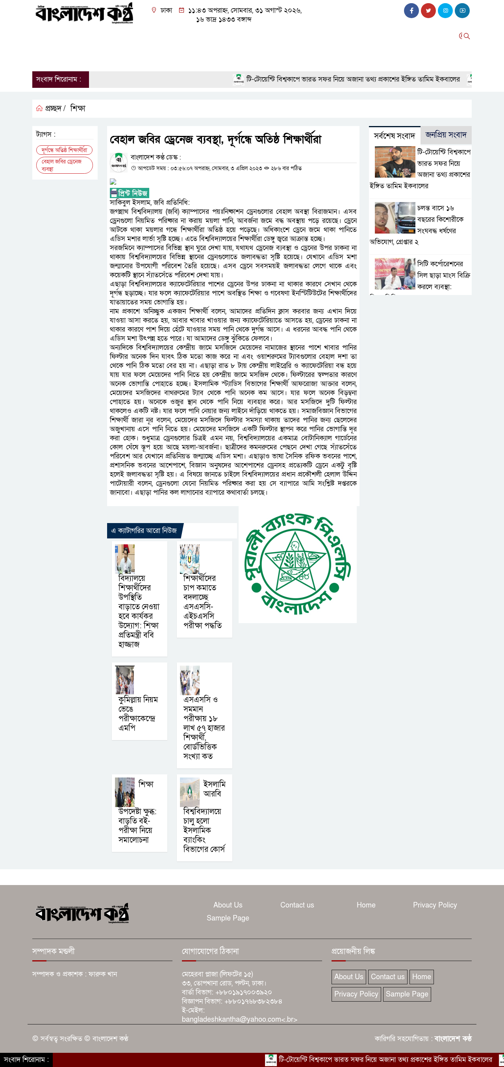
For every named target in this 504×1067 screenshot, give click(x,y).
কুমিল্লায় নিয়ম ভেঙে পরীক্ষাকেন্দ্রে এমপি (138, 714)
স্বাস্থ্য (343, 36)
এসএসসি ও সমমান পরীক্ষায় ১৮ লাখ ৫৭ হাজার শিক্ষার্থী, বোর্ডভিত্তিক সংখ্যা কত (204, 728)
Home (366, 905)
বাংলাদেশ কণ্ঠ (453, 1038)
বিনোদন (317, 36)
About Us (228, 905)
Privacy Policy (435, 905)
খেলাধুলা (268, 36)
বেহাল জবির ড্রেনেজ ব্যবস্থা (62, 165)
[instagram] (445, 10)
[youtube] (462, 10)
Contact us (297, 905)
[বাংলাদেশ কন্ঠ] (83, 12)
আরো (43, 56)
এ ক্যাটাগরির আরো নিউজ (144, 530)
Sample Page (228, 918)
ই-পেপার (80, 56)
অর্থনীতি (157, 36)
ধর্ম (293, 36)
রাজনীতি (98, 36)
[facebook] (411, 10)
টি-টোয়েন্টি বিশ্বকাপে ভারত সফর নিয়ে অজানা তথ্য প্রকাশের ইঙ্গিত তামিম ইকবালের (329, 79)
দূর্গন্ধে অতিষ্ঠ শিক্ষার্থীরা (64, 150)
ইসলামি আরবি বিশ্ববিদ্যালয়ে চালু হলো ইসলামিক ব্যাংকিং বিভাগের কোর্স (204, 817)
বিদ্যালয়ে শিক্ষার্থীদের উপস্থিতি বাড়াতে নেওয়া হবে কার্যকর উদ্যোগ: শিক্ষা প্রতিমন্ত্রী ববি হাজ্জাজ (139, 611)
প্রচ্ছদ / (54, 109)
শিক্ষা (365, 36)
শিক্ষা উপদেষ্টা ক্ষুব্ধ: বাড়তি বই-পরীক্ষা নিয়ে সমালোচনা (138, 812)
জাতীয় (69, 36)
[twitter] (428, 10)
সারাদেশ (188, 36)
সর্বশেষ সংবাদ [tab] (394, 136)
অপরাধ (128, 36)
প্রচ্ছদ (43, 36)
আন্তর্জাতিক (232, 36)
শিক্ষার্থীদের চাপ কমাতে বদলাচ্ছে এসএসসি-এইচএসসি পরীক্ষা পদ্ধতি (202, 602)
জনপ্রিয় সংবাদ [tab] (446, 135)
